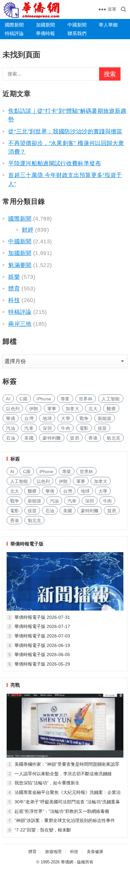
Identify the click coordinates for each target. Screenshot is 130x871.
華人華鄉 (108, 24)
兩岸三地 (19, 324)
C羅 (23, 398)
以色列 (13, 408)
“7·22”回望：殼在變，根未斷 (43, 829)
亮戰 (15, 685)
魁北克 (113, 438)
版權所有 (85, 862)
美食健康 (95, 851)
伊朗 (33, 408)
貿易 (74, 438)
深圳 (47, 428)
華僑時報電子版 (27, 543)
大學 (65, 418)
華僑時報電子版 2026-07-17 (42, 626)
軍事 (51, 408)
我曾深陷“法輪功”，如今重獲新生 (47, 782)
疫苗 (102, 428)
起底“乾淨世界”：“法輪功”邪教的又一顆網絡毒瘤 (62, 811)
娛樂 (14, 277)
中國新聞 (77, 24)
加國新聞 (45, 24)
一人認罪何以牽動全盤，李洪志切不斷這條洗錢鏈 (63, 773)
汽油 (10, 428)
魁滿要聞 (19, 265)
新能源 (104, 418)
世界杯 (85, 398)
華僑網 (67, 862)
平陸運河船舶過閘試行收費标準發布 (54, 163)
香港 (93, 438)
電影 (84, 428)
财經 (27, 230)
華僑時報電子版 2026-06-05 (42, 654)
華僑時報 (45, 33)
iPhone (44, 398)
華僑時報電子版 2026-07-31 (42, 617)
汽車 (28, 428)
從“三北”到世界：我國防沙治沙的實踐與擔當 (65, 131)
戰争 (84, 418)
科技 (14, 300)
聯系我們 (77, 33)
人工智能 (111, 398)
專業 (65, 398)
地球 (47, 418)
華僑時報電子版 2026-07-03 (42, 635)
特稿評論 (14, 33)
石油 (10, 438)
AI (8, 398)
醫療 (111, 408)
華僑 (10, 418)
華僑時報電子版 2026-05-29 (42, 664)
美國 (28, 438)
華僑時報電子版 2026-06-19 (42, 645)
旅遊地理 (53, 851)
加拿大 (72, 408)
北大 (93, 408)
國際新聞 (14, 24)
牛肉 (65, 428)
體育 (14, 288)
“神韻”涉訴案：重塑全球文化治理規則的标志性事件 (65, 820)
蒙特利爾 (52, 438)
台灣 (28, 418)
